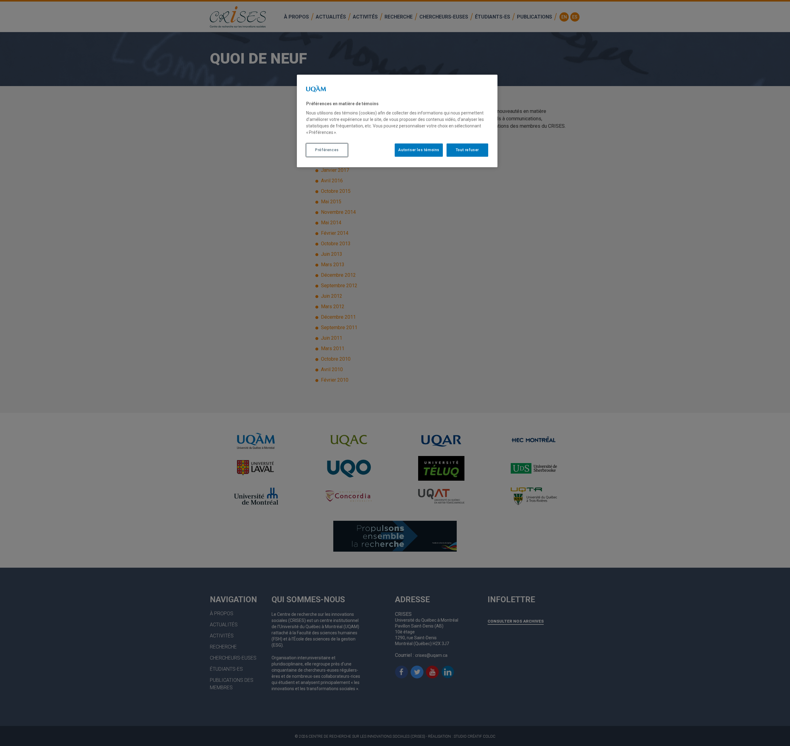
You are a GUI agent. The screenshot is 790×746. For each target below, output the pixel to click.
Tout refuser (467, 150)
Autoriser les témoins (418, 150)
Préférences (327, 150)
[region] (397, 121)
